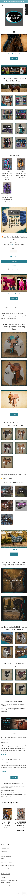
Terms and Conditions (6, 856)
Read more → (4, 754)
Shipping (12, 244)
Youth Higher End (14, 414)
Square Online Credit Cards (7, 865)
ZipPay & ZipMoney (5, 873)
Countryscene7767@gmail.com (11, 880)
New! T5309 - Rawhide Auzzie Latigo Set (7, 823)
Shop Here (14, 58)
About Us (3, 858)
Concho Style (13, 248)
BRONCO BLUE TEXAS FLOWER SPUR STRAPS (21, 823)
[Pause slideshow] (25, 53)
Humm (2, 870)
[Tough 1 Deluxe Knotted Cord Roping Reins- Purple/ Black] (7, 188)
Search (2, 855)
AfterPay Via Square (6, 868)
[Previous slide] (8, 53)
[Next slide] (19, 53)
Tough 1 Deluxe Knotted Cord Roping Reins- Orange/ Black (21, 173)
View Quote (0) (25, 9)
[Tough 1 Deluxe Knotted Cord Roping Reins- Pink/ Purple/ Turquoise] (7, 164)
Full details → (14, 265)
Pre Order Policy (5, 848)
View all (14, 777)
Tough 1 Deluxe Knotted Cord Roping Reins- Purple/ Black (7, 197)
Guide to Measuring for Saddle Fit (10, 759)
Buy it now (14, 261)
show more (3, 714)
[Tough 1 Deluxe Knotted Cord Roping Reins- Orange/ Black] (21, 164)
